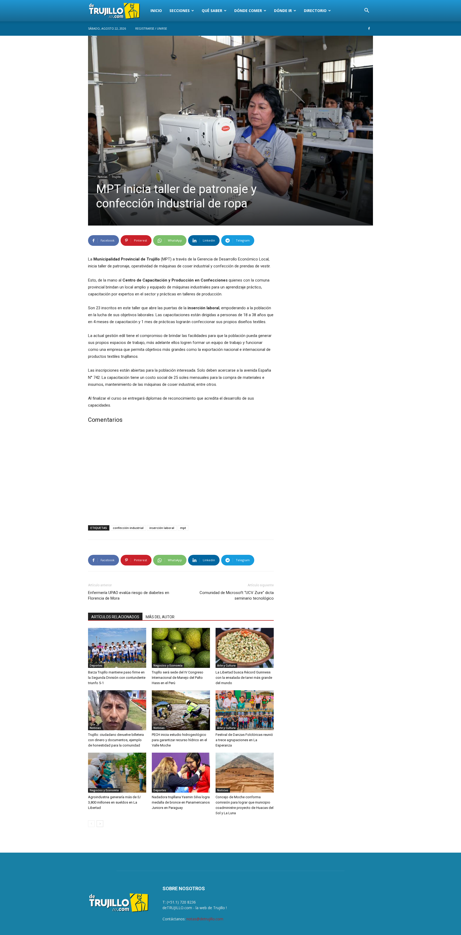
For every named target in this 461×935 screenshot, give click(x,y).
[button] (366, 11)
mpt (183, 528)
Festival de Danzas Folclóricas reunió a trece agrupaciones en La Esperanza (244, 740)
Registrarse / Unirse (151, 28)
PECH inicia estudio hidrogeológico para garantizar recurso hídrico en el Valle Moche (179, 740)
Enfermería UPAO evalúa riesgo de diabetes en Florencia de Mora (128, 595)
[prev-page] (91, 823)
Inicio (156, 10)
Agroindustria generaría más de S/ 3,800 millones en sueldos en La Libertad (114, 802)
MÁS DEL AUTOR (160, 617)
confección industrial (128, 528)
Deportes (96, 665)
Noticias (102, 177)
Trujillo (116, 177)
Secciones (179, 10)
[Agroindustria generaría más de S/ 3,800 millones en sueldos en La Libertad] (117, 773)
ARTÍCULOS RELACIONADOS (115, 617)
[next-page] (100, 823)
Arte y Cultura (226, 665)
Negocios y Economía (167, 665)
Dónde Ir (283, 10)
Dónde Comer (248, 10)
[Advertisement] (181, 475)
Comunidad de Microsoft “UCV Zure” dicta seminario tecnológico (237, 595)
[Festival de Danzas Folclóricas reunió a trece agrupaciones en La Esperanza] (245, 710)
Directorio (315, 10)
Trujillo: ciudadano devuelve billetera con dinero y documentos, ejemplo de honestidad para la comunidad (116, 740)
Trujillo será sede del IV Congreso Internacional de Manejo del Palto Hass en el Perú (177, 677)
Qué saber (212, 10)
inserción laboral (161, 528)
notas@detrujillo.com (204, 918)
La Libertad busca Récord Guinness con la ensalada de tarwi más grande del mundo (244, 677)
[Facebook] (369, 28)
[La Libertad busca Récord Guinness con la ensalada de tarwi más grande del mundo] (245, 648)
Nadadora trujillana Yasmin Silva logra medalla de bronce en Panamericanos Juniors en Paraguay (181, 802)
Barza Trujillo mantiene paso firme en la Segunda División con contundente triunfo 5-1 (116, 677)
